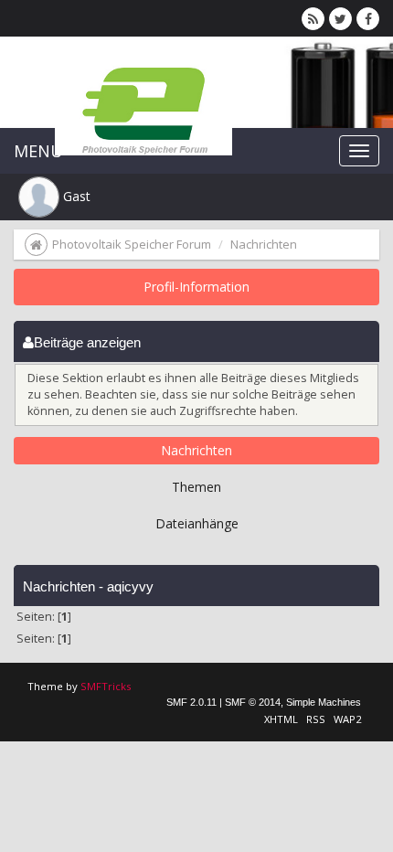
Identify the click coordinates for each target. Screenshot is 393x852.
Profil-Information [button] (196, 286)
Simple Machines (323, 702)
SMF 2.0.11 (191, 702)
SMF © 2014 (253, 702)
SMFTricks (105, 686)
